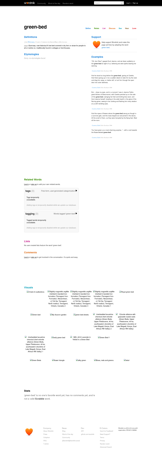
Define (88, 28)
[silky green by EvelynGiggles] (81, 360)
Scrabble (39, 398)
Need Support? (105, 434)
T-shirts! (46, 444)
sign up (34, 184)
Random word (68, 3)
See (120, 28)
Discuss (112, 28)
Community (41, 3)
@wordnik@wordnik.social (71, 440)
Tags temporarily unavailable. (33, 198)
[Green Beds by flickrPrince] (35, 360)
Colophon (46, 437)
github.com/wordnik (87, 434)
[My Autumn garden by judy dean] (58, 314)
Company (47, 428)
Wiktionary (31, 42)
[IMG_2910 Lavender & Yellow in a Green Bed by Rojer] (81, 338)
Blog (63, 431)
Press (45, 434)
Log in (26, 184)
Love (134, 28)
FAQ (44, 440)
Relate (96, 28)
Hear (127, 28)
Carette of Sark (96, 71)
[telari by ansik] (126, 360)
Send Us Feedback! (106, 431)
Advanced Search (106, 447)
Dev (82, 428)
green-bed (105, 47)
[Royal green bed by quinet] (126, 291)
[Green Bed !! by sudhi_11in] (104, 337)
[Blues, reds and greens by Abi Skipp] (103, 360)
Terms (102, 437)
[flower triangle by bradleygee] (58, 360)
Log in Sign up (132, 3)
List (104, 28)
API (82, 431)
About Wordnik (48, 431)
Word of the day (54, 3)
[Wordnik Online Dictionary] (29, 3)
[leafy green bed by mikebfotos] (58, 337)
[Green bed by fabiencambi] (35, 314)
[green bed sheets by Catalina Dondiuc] (81, 314)
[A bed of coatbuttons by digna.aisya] (35, 291)
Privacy (102, 440)
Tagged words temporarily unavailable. (36, 221)
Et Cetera (103, 428)
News (64, 428)
